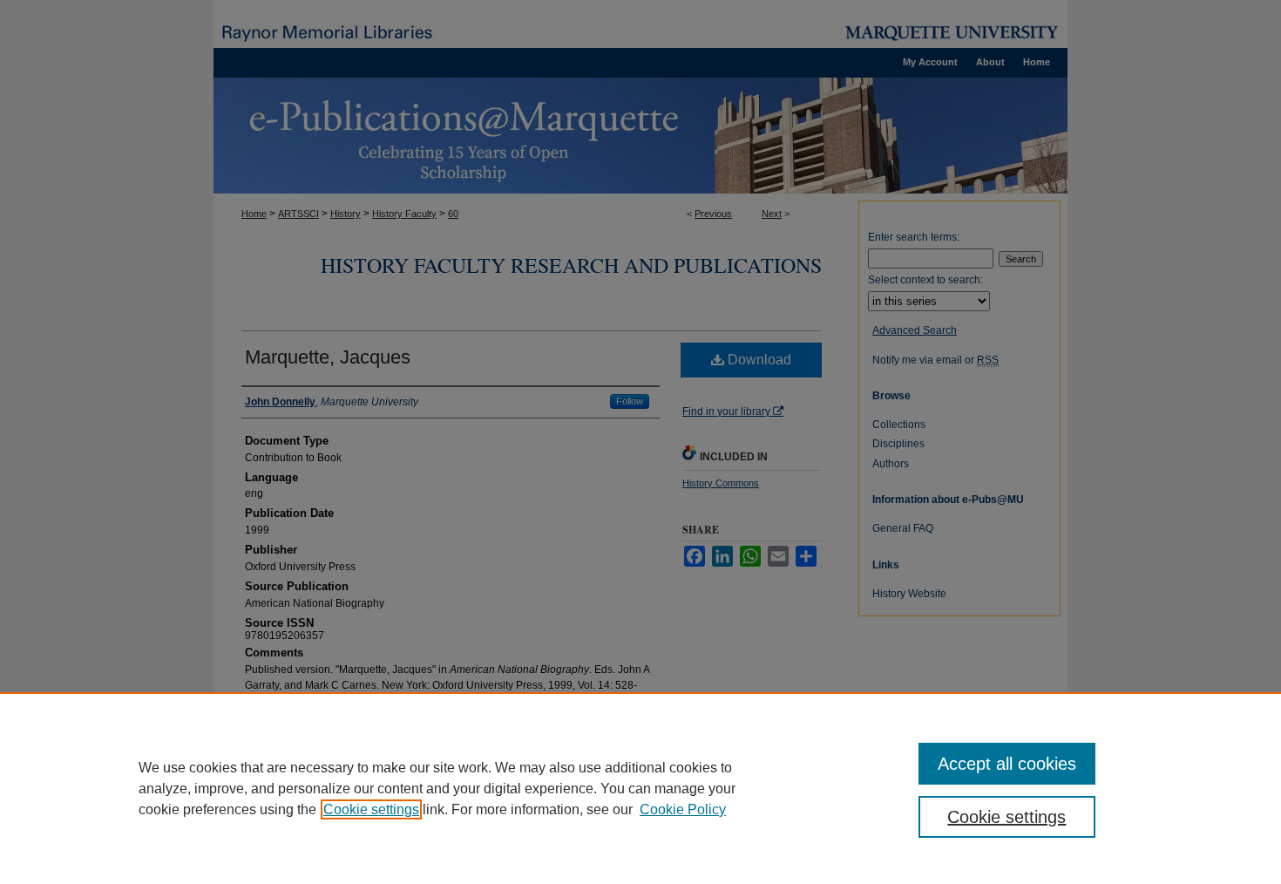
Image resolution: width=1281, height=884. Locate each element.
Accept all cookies (1007, 763)
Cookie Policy (683, 809)
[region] (640, 788)
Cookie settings (371, 809)
